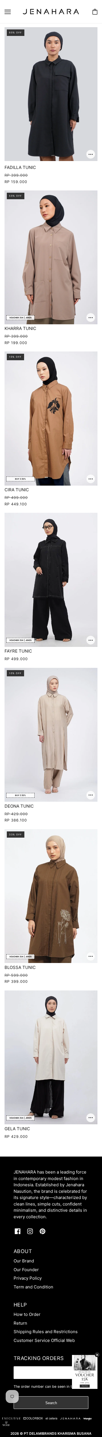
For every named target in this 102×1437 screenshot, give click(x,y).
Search (51, 1403)
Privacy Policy (28, 1278)
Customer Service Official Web (44, 1340)
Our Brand (24, 1261)
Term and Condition (33, 1287)
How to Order (27, 1314)
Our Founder (26, 1269)
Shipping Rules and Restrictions (46, 1331)
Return (20, 1323)
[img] (17, 1231)
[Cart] (95, 12)
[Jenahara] (51, 11)
